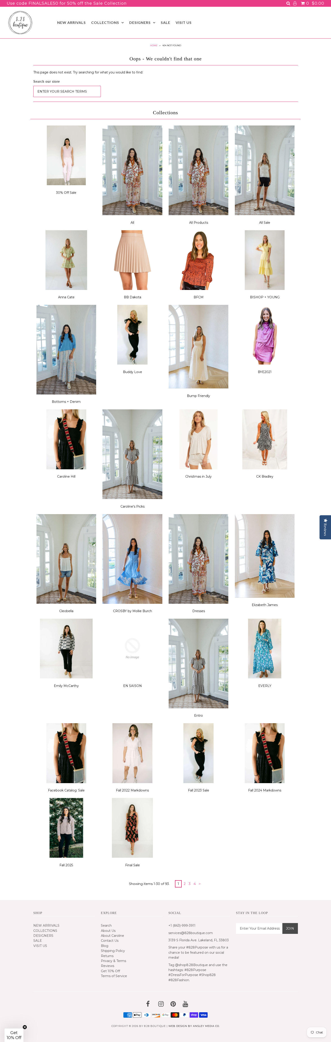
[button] (14, 1035)
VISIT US (184, 22)
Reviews (107, 966)
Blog (104, 946)
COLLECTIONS (105, 22)
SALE (165, 22)
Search (106, 925)
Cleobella (66, 611)
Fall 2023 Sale (198, 790)
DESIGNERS (140, 22)
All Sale (264, 223)
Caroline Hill (66, 476)
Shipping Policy (113, 951)
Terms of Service (114, 976)
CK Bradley (264, 476)
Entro (198, 716)
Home (154, 45)
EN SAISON (132, 686)
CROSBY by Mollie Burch (132, 611)
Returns (107, 956)
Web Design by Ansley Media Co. (194, 1026)
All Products (198, 223)
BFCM (199, 297)
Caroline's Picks (132, 506)
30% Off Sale (66, 193)
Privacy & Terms (113, 961)
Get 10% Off (110, 971)
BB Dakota (132, 297)
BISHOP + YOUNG (265, 297)
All (132, 223)
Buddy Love (132, 372)
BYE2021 (265, 372)
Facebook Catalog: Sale (66, 790)
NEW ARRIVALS (71, 22)
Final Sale (132, 865)
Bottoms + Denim (66, 402)
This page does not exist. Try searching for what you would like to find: (88, 72)
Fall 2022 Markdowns (132, 790)
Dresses (198, 611)
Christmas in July (198, 476)
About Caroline (112, 936)
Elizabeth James (265, 605)
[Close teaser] (25, 1027)
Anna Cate (66, 297)
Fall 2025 (66, 865)
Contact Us (109, 941)
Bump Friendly (198, 396)
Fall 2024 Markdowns (264, 790)
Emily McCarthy (66, 686)
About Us (108, 931)
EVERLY (264, 686)
